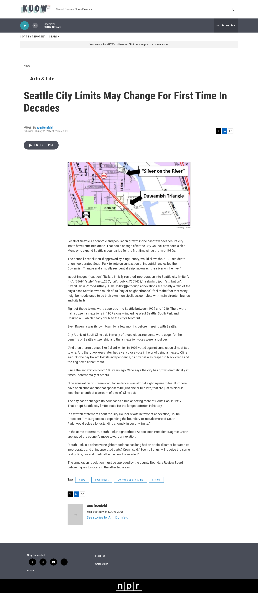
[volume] (35, 26)
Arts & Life (42, 79)
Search (54, 36)
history (156, 479)
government (102, 479)
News (27, 65)
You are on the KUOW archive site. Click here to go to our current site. (129, 44)
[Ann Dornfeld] (75, 514)
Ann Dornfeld (44, 127)
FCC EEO (100, 556)
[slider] (40, 25)
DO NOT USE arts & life (130, 479)
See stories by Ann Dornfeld (107, 517)
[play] (24, 26)
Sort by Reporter (33, 36)
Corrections (101, 564)
